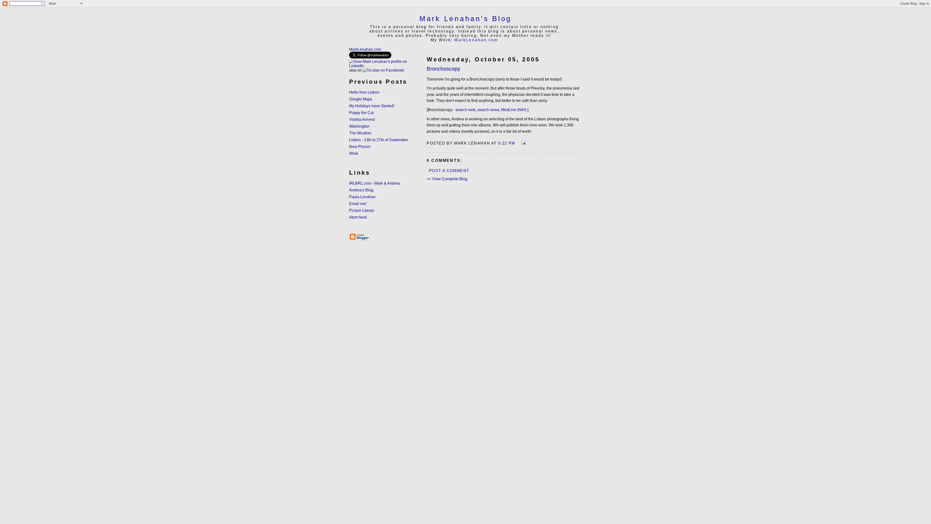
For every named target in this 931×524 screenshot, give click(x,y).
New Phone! (359, 147)
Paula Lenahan (362, 197)
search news (488, 110)
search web (465, 110)
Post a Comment (449, 171)
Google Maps (360, 99)
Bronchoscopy (443, 69)
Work (353, 153)
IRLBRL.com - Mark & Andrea (374, 183)
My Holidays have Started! (371, 106)
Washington (359, 126)
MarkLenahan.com (476, 40)
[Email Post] (522, 143)
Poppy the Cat (361, 113)
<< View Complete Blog (447, 179)
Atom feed (358, 217)
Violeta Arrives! (362, 119)
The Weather (360, 133)
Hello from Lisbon (364, 92)
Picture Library (361, 210)
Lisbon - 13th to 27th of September (378, 140)
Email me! (357, 204)
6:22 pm (506, 143)
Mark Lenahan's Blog (465, 19)
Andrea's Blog (361, 190)
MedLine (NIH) (513, 110)
